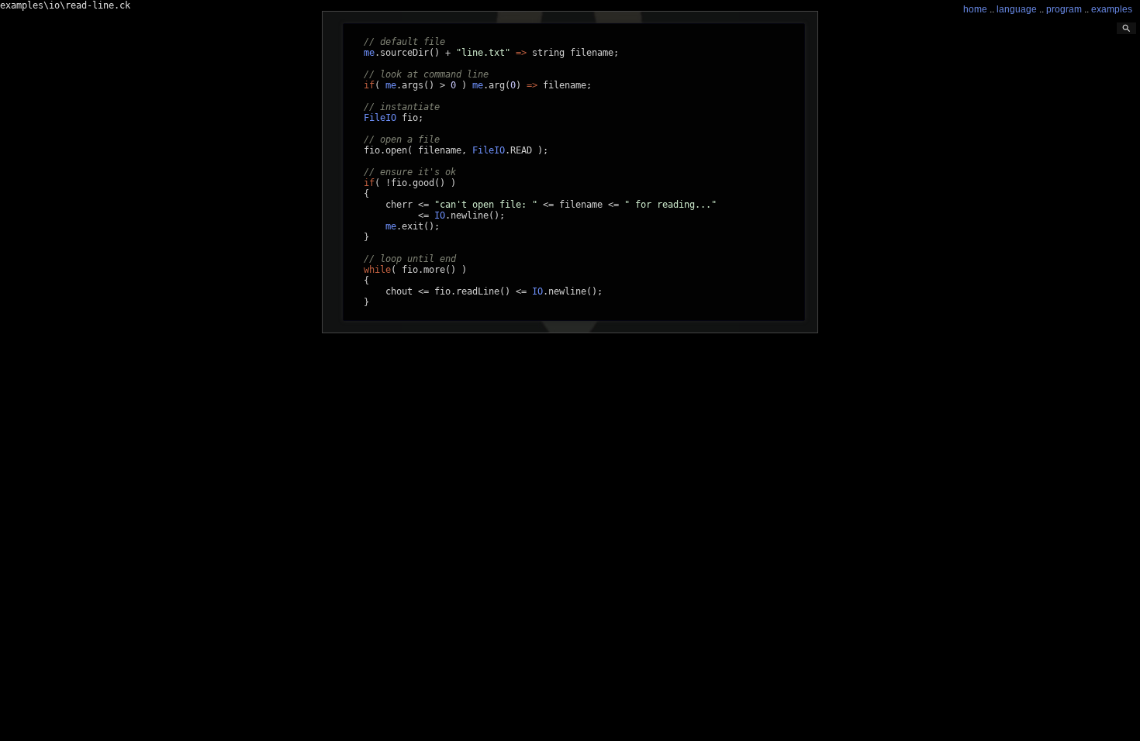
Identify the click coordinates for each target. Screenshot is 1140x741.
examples (1111, 9)
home (975, 9)
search (1126, 28)
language (1017, 9)
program (1064, 9)
